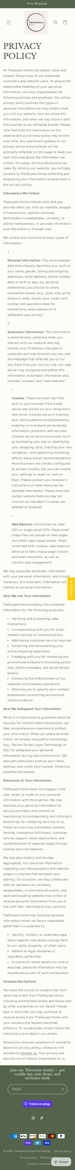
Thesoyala (20, 1151)
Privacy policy (28, 1157)
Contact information (39, 1164)
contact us (29, 1053)
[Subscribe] (62, 1089)
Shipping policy (50, 1157)
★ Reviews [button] (71, 589)
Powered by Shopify (38, 1151)
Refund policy (63, 1151)
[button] (8, 22)
